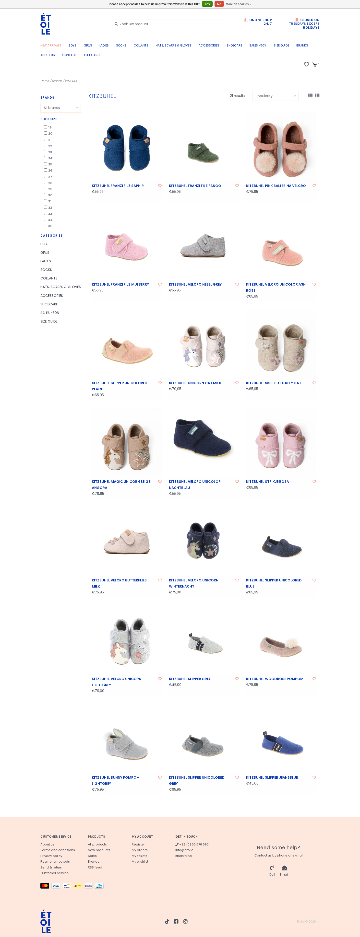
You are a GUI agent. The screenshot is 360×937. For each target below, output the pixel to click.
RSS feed (95, 867)
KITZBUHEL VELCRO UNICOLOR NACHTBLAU (195, 484)
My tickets (139, 856)
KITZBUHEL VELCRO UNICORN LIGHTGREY (116, 681)
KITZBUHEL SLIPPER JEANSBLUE (272, 777)
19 (50, 127)
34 (50, 220)
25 (50, 164)
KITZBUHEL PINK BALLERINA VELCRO (276, 185)
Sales (92, 856)
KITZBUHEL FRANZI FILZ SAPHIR (118, 185)
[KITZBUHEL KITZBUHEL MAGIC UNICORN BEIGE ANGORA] (127, 442)
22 (50, 146)
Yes (207, 4)
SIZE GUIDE (281, 45)
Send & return (51, 867)
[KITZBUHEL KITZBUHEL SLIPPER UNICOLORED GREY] (204, 738)
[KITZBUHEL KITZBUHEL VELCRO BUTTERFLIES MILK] (127, 541)
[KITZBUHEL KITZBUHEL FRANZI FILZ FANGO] (204, 147)
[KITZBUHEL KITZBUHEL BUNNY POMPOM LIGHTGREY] (127, 738)
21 (49, 140)
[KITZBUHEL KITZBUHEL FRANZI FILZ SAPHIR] (127, 147)
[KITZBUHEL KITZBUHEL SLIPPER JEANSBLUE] (281, 738)
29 (50, 189)
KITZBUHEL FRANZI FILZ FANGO (195, 185)
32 (50, 207)
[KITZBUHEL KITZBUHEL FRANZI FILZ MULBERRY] (127, 245)
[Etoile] (72, 24)
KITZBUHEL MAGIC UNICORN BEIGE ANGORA (121, 484)
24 (50, 158)
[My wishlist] (306, 64)
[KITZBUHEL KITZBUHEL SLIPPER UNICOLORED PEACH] (127, 344)
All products (97, 844)
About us (47, 55)
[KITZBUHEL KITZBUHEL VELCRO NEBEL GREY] (204, 245)
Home (44, 81)
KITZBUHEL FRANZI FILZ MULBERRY (120, 284)
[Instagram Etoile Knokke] (185, 921)
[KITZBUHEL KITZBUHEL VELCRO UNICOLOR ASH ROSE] (281, 245)
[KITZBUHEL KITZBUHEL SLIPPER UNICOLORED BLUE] (281, 541)
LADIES (104, 45)
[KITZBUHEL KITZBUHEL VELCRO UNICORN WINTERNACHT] (204, 541)
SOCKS (121, 45)
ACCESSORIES (209, 45)
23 (50, 152)
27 (50, 176)
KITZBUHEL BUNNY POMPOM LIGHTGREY (116, 780)
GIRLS (88, 45)
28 (50, 183)
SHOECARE (234, 45)
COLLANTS (141, 45)
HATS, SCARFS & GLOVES (173, 45)
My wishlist (140, 861)
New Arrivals (50, 45)
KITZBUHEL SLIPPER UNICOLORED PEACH (119, 386)
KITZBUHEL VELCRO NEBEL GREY (195, 284)
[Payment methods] (45, 887)
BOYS (72, 45)
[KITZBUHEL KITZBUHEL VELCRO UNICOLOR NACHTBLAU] (204, 442)
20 (50, 133)
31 (49, 201)
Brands (302, 45)
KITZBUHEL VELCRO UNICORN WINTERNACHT (193, 583)
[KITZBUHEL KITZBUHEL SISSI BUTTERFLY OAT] (281, 344)
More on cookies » (238, 4)
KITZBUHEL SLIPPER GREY (190, 678)
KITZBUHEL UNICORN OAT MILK (195, 383)
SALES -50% (257, 45)
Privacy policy (51, 856)
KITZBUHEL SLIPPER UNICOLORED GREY (197, 780)
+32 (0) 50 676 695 (194, 844)
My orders (140, 850)
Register (138, 844)
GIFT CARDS (92, 55)
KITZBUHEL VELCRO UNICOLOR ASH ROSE (276, 287)
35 (50, 226)
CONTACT (69, 55)
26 (50, 170)
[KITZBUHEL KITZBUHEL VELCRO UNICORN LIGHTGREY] (127, 640)
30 (50, 195)
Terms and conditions (57, 850)
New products (99, 850)
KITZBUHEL (72, 81)
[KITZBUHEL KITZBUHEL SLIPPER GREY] (204, 640)
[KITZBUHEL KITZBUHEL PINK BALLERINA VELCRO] (281, 147)
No (219, 4)
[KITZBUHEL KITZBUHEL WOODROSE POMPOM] (281, 640)
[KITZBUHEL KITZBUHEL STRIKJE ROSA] (281, 442)
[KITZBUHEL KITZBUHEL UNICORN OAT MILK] (204, 344)
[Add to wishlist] (160, 185)
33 (50, 213)
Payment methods (55, 861)
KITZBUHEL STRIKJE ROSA (267, 481)
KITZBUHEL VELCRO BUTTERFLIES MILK (119, 583)
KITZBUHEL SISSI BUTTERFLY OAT (273, 383)
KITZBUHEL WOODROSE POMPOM (274, 678)
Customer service (54, 873)
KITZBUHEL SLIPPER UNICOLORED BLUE (274, 583)
